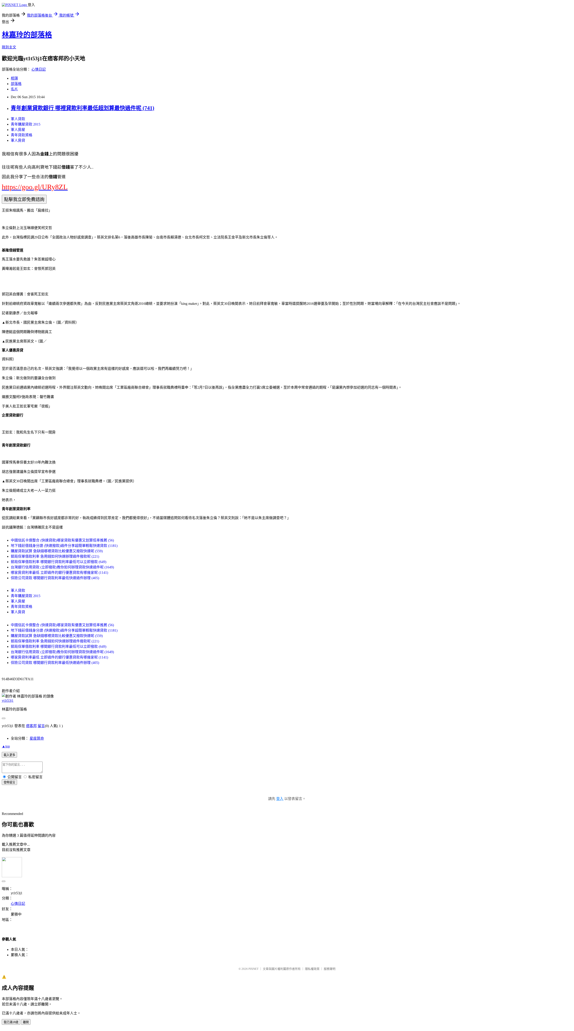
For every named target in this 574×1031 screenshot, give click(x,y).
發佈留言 (9, 782)
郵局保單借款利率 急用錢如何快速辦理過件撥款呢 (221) (55, 556)
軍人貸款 (18, 119)
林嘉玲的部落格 (27, 35)
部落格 (16, 84)
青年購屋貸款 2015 (25, 124)
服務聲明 (329, 968)
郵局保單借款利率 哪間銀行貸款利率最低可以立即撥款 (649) (58, 562)
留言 (41, 726)
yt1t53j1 (7, 700)
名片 (14, 89)
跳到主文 (9, 47)
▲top (6, 746)
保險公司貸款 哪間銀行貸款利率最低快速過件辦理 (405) (55, 578)
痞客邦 (31, 726)
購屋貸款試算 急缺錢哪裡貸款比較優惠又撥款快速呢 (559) (57, 551)
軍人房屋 (18, 130)
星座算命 (37, 738)
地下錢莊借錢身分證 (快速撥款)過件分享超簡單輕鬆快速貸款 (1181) (64, 546)
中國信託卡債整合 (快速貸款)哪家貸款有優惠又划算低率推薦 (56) (62, 540)
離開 (26, 1022)
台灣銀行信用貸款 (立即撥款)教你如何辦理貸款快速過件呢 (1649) (62, 567)
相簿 (14, 78)
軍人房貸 (18, 140)
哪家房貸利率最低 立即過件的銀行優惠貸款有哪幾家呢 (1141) (59, 572)
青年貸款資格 (21, 135)
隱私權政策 (312, 968)
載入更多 (9, 755)
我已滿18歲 (11, 1022)
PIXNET (253, 968)
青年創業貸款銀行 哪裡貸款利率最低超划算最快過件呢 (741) (82, 108)
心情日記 (38, 69)
